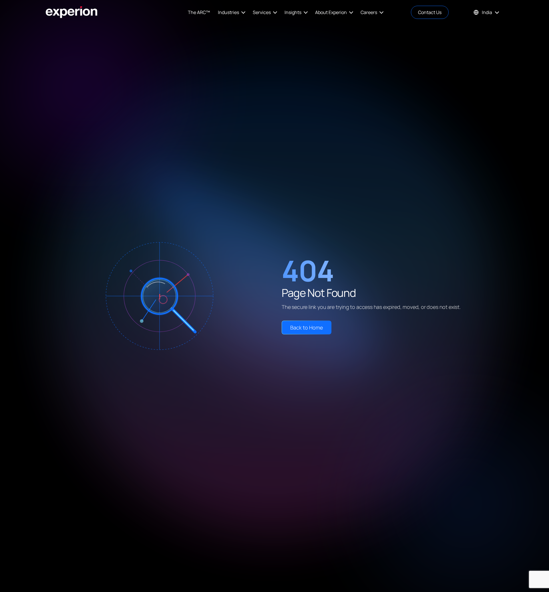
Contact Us (429, 12)
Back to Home (306, 327)
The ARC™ (199, 12)
